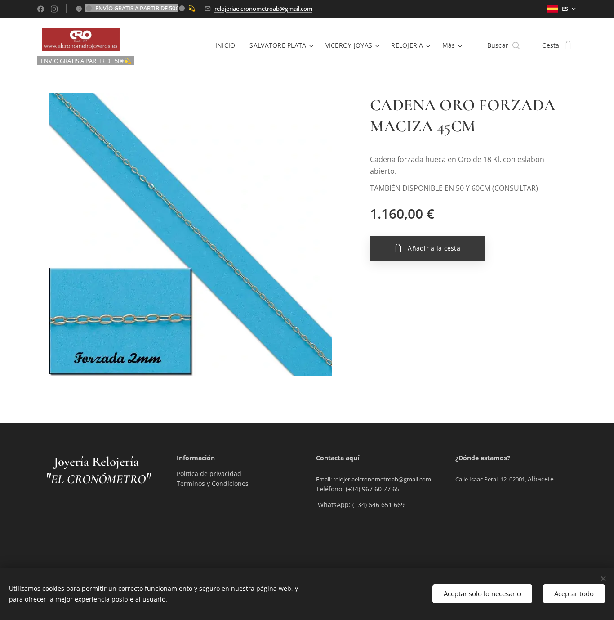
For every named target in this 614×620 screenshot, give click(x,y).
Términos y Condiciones (213, 483)
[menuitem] (228, 45)
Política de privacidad (209, 473)
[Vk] (40, 9)
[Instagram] (54, 9)
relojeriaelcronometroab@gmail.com (263, 8)
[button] (503, 45)
